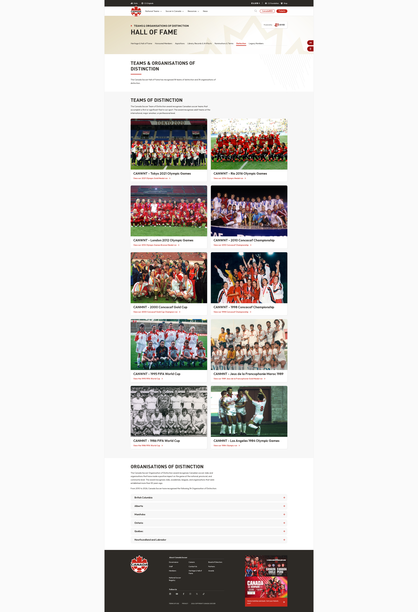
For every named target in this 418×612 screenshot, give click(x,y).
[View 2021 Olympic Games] (169, 144)
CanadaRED (267, 11)
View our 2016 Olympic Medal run (229, 178)
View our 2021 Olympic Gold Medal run (150, 178)
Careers (192, 562)
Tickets (282, 11)
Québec (138, 531)
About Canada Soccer (178, 557)
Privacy (185, 603)
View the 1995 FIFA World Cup (147, 378)
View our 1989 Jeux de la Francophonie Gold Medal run (238, 378)
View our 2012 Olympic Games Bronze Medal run (155, 245)
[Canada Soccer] (136, 11)
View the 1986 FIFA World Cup (147, 445)
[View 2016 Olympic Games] (249, 144)
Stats (135, 3)
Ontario (138, 522)
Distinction (241, 43)
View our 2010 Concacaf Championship (231, 245)
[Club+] (255, 3)
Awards (211, 571)
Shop (285, 3)
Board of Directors (215, 562)
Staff (171, 566)
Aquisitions (180, 43)
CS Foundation (273, 3)
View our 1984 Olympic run (226, 445)
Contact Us (193, 566)
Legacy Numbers (256, 43)
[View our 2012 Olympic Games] (169, 210)
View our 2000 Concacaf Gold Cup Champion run (155, 312)
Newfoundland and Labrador (150, 539)
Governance (173, 562)
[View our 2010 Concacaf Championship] (249, 210)
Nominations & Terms (224, 43)
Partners (211, 566)
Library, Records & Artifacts (200, 43)
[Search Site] (255, 11)
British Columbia (143, 497)
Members (172, 571)
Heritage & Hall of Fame (141, 43)
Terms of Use (174, 603)
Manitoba (139, 514)
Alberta (138, 506)
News (205, 11)
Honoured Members (163, 43)
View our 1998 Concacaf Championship (231, 312)
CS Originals (148, 3)
